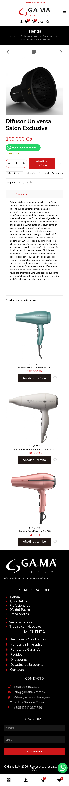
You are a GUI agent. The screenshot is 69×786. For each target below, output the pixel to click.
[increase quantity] (23, 163)
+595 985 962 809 (35, 2)
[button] (63, 768)
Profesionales (44, 173)
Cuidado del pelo (29, 36)
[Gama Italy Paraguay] (34, 12)
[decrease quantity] (9, 163)
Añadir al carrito (42, 163)
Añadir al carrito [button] (34, 378)
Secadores (48, 36)
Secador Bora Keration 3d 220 (34, 531)
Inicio (12, 36)
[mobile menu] (64, 13)
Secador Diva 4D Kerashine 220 (34, 367)
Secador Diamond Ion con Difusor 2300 (34, 449)
